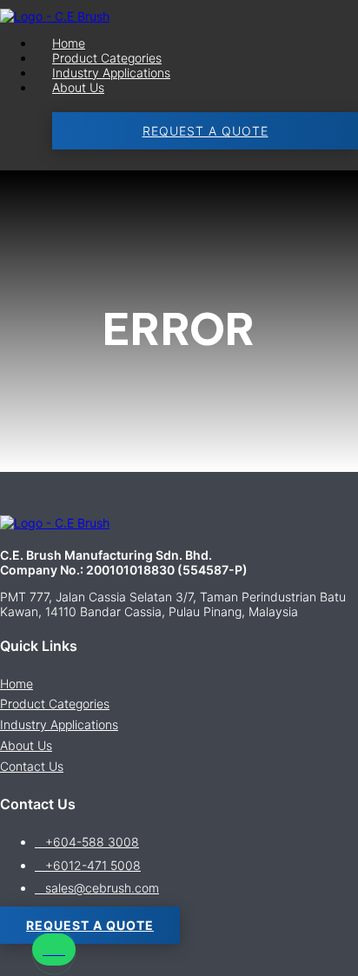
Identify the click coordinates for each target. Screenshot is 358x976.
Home (68, 43)
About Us (78, 87)
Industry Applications (111, 72)
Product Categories (107, 57)
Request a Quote (205, 130)
